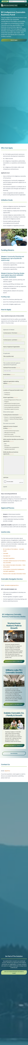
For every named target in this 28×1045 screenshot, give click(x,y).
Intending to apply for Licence (11, 409)
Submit (5, 487)
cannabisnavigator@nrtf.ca (11, 585)
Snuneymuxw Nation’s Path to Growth (14, 661)
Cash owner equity (8, 434)
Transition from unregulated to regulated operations (11, 448)
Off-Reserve (7, 394)
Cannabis (5, 553)
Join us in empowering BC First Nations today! (14, 972)
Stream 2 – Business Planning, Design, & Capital (13, 419)
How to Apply (14, 40)
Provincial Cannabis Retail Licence (12, 405)
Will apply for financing (9, 432)
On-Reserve (7, 392)
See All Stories (14, 753)
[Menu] (26, 5)
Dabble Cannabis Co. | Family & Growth (14, 745)
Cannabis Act (6, 556)
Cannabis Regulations (9, 558)
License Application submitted (11, 407)
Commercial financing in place (11, 430)
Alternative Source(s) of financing (12, 436)
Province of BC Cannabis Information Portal (14, 574)
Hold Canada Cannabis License (12, 403)
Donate (5, 1)
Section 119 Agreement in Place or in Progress (12, 400)
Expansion (6, 445)
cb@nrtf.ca (7, 771)
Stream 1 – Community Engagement (13, 417)
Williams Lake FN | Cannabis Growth (14, 704)
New (5, 443)
